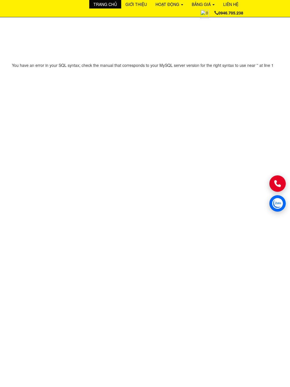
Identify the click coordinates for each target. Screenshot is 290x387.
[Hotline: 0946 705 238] (277, 183)
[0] (200, 12)
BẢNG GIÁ (202, 4)
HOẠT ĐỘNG (167, 4)
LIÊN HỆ (230, 4)
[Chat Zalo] (277, 203)
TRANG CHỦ (105, 4)
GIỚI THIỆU (136, 4)
